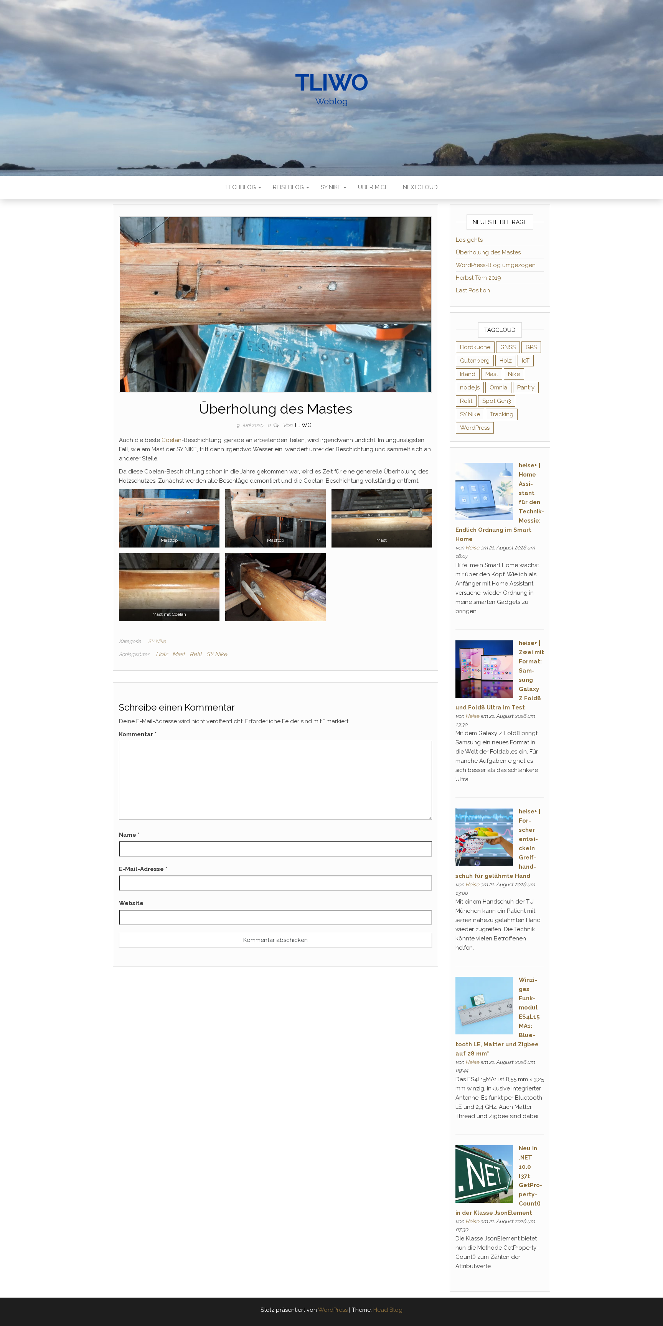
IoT (525, 360)
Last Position (473, 290)
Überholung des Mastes (488, 252)
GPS (531, 347)
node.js (470, 387)
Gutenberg (475, 360)
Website (131, 903)
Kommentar (138, 734)
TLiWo (331, 82)
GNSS (508, 347)
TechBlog (241, 187)
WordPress (475, 427)
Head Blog (387, 1309)
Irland (467, 374)
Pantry (525, 387)
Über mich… (374, 187)
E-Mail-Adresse (143, 869)
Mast (178, 654)
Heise (472, 547)
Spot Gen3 (496, 400)
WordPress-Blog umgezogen (496, 265)
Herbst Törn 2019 (478, 277)
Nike (514, 374)
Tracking (501, 414)
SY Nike (332, 187)
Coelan (171, 440)
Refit (196, 654)
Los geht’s (469, 239)
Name (129, 834)
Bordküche (475, 347)
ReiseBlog (289, 187)
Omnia (498, 387)
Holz (162, 654)
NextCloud (420, 187)
